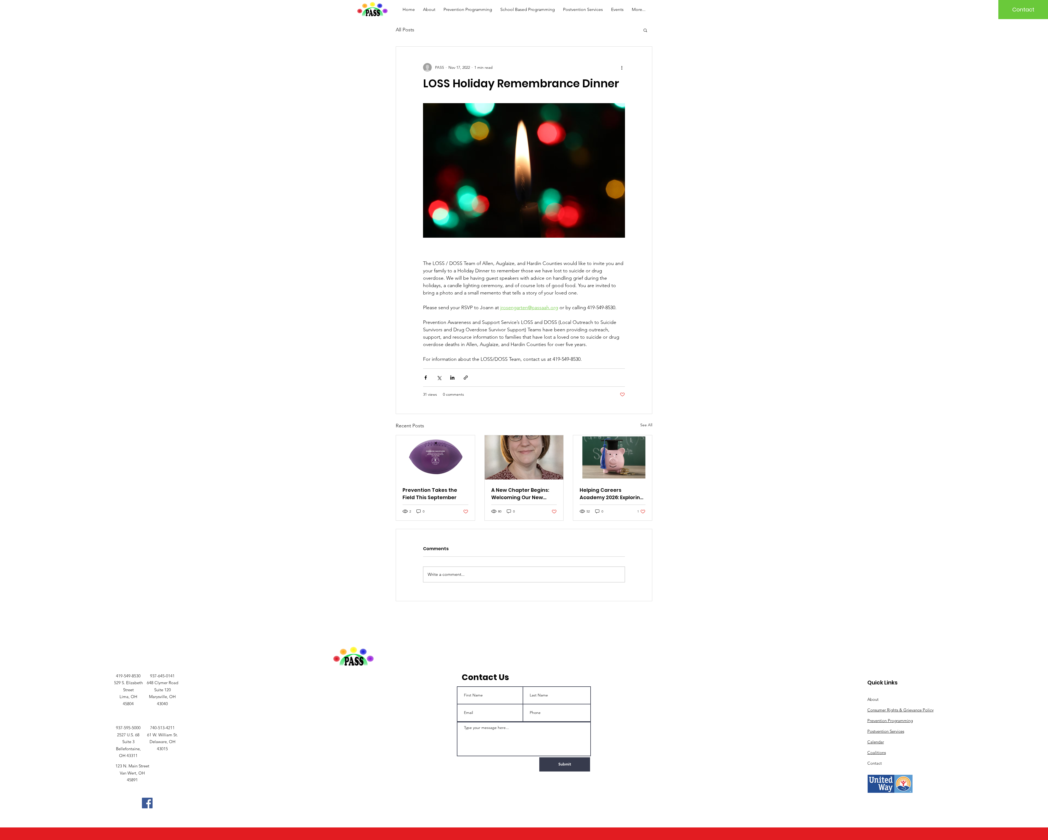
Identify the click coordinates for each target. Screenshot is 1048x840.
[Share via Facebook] (425, 377)
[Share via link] (465, 377)
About (873, 699)
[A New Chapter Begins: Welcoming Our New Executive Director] (524, 457)
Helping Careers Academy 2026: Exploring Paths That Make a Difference (612, 494)
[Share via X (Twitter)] (439, 377)
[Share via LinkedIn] (452, 377)
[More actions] (621, 67)
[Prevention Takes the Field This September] (435, 457)
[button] (645, 30)
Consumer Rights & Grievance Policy (900, 710)
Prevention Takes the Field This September (430, 494)
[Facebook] (147, 803)
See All (646, 424)
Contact (874, 763)
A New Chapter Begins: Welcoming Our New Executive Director (520, 494)
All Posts (405, 30)
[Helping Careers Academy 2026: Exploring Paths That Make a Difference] (612, 457)
